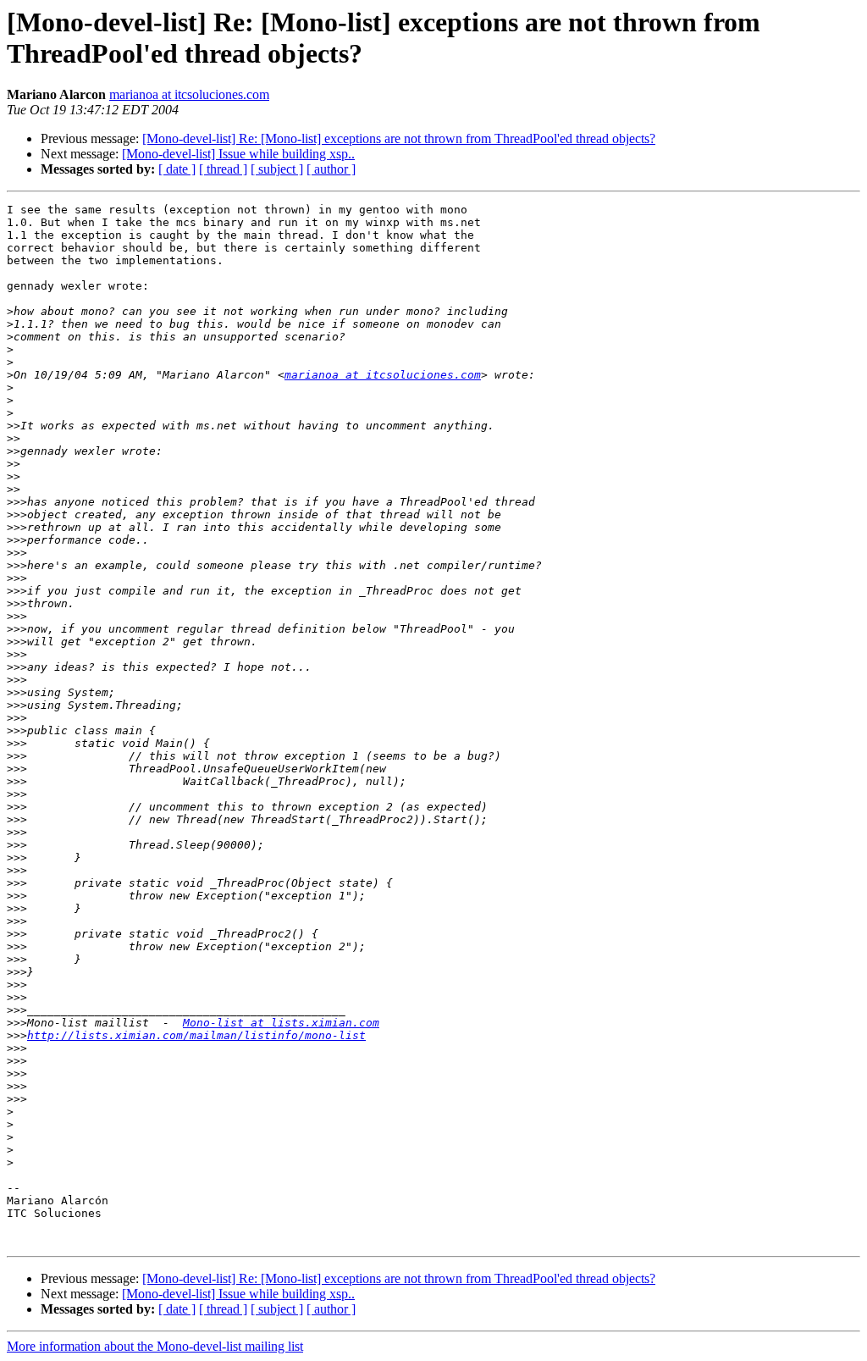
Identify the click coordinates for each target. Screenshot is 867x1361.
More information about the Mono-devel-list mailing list (155, 1346)
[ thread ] (223, 169)
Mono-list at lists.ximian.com (281, 1022)
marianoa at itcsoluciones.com (189, 94)
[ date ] (177, 169)
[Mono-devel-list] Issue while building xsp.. (238, 154)
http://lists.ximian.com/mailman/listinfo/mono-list (196, 1035)
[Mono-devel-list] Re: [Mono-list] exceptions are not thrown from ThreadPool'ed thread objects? (398, 138)
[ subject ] (277, 169)
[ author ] (331, 169)
